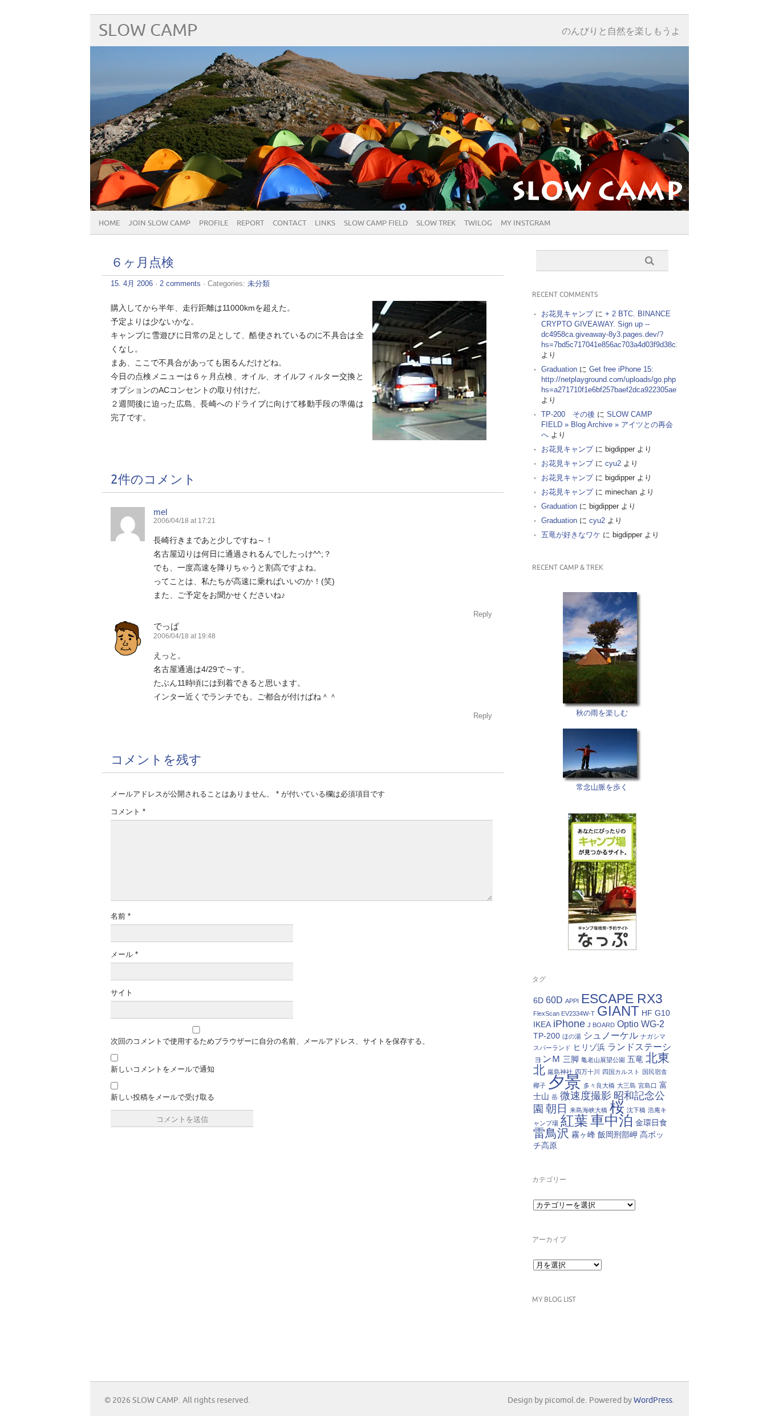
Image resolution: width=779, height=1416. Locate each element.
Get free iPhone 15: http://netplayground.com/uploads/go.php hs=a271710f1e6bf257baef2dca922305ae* (610, 379)
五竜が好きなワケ (571, 534)
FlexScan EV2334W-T (564, 1013)
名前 (121, 916)
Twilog (478, 223)
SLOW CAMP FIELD (376, 223)
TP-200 (546, 1035)
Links (325, 223)
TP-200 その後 (568, 414)
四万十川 (587, 1071)
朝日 (556, 1109)
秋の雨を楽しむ (602, 713)
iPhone (569, 1023)
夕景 (564, 1081)
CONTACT (289, 223)
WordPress (653, 1400)
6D (538, 1000)
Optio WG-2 (640, 1024)
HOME (109, 223)
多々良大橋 (599, 1085)
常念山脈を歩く (602, 787)
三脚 (571, 1059)
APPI (572, 1000)
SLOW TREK (436, 223)
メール (124, 954)
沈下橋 (636, 1110)
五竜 (635, 1059)
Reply (482, 614)
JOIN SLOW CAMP (159, 223)
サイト (122, 992)
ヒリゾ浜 (589, 1047)
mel (160, 512)
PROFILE (213, 223)
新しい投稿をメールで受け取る (162, 1097)
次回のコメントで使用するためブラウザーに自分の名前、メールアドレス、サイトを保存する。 (270, 1041)
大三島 (626, 1085)
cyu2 (613, 463)
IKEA (542, 1024)
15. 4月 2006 (132, 283)
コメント (128, 811)
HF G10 (656, 1012)
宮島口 (647, 1085)
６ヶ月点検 (142, 262)
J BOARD (601, 1024)
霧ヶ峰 (583, 1134)
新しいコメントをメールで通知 (162, 1069)
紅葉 (574, 1120)
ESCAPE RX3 (622, 998)
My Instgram (525, 223)
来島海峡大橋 (588, 1110)
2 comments (180, 283)
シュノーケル (610, 1035)
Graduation (559, 369)
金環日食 (651, 1122)
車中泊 (611, 1120)
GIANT (618, 1011)
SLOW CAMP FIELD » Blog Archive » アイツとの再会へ (607, 424)
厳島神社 (560, 1071)
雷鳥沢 (551, 1133)
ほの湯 (571, 1036)
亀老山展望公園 (603, 1059)
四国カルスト (621, 1071)
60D (554, 1000)
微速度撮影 (585, 1095)
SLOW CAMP (148, 30)
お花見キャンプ (567, 313)
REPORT (250, 223)
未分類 (259, 283)
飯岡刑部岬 (618, 1134)
